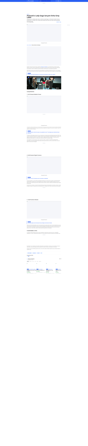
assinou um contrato (44, 66)
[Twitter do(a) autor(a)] (27, 256)
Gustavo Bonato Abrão (30, 21)
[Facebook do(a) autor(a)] (28, 256)
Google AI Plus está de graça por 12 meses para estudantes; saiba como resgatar (41, 74)
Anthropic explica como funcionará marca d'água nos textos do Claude (40, 222)
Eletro (33, 261)
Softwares (40, 261)
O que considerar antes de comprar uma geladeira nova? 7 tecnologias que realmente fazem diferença (43, 133)
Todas (28, 261)
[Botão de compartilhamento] (57, 22)
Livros (35, 261)
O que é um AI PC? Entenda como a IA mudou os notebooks (38, 178)
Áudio (37, 261)
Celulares (30, 261)
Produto (28, 14)
